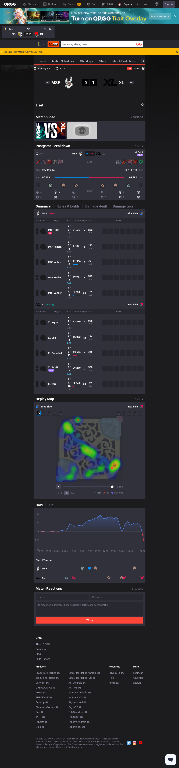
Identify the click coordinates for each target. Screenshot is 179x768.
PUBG (39, 692)
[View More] (145, 4)
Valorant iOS (76, 697)
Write (89, 620)
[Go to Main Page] (10, 4)
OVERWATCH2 (44, 687)
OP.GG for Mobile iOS (80, 677)
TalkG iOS (74, 717)
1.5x (73, 492)
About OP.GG (43, 644)
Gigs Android (76, 702)
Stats (31, 4)
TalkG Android (76, 712)
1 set (39, 105)
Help (111, 677)
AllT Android (75, 682)
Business (138, 672)
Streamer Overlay (45, 707)
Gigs (38, 726)
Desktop (40, 702)
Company (41, 649)
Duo (38, 712)
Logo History (43, 658)
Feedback (114, 682)
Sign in (169, 4)
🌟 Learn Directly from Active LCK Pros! (21, 51)
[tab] (44, 206)
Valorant (40, 682)
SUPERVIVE (42, 697)
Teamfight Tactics (45, 677)
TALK (38, 717)
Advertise (138, 677)
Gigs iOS (73, 707)
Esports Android (77, 722)
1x (66, 492)
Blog (38, 654)
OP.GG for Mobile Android (82, 672)
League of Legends (46, 672)
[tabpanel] (89, 301)
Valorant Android (78, 692)
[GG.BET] (53, 44)
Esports (40, 722)
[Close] (175, 16)
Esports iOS (75, 726)
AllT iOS (73, 687)
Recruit (137, 682)
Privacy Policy (116, 672)
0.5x (60, 492)
